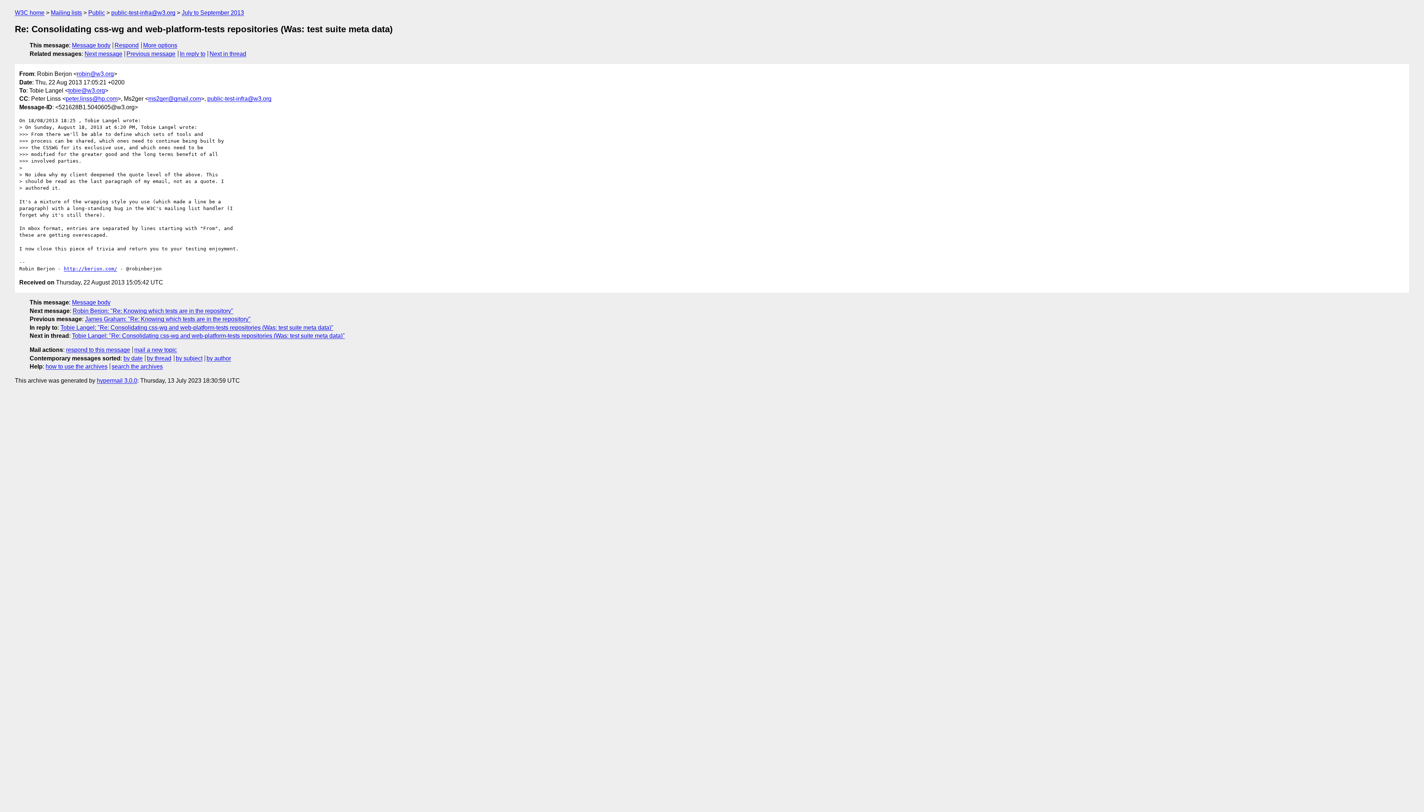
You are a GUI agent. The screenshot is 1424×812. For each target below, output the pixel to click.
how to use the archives (77, 366)
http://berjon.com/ (90, 269)
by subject (189, 358)
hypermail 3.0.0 (117, 380)
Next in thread (228, 54)
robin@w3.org (95, 74)
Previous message (150, 54)
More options (160, 45)
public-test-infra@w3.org (143, 13)
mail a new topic (155, 350)
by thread (159, 358)
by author (219, 358)
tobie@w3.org (86, 90)
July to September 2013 (213, 13)
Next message (103, 54)
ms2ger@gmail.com (174, 99)
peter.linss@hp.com (92, 99)
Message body (91, 45)
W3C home (29, 13)
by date (133, 358)
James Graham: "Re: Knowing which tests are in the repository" (168, 319)
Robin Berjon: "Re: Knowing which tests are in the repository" (153, 311)
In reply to (192, 54)
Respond (127, 45)
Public (96, 13)
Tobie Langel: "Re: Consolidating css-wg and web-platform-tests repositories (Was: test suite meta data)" (196, 328)
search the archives (137, 366)
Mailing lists (66, 13)
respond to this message (98, 350)
